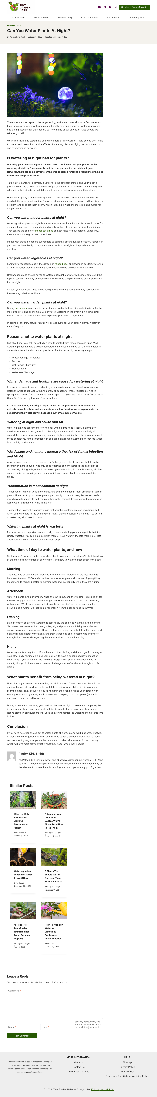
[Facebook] (110, 7)
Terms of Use (127, 1071)
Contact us (78, 1067)
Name (12, 936)
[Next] (127, 828)
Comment (14, 900)
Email (45, 936)
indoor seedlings (44, 230)
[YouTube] (99, 7)
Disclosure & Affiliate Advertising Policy (127, 1076)
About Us (78, 1062)
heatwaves (21, 308)
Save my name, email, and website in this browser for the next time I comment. (88, 934)
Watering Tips (14, 25)
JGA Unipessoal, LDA (102, 1089)
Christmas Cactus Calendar (134, 7)
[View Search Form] (115, 7)
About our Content (78, 1071)
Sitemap (127, 1062)
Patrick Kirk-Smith (17, 37)
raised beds (61, 264)
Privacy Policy (127, 1067)
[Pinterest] (104, 7)
